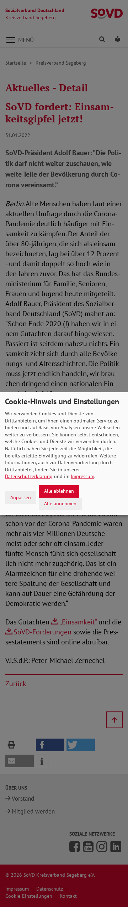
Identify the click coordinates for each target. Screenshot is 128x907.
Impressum (82, 476)
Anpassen (20, 497)
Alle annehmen (60, 503)
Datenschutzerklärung (29, 476)
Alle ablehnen (59, 491)
